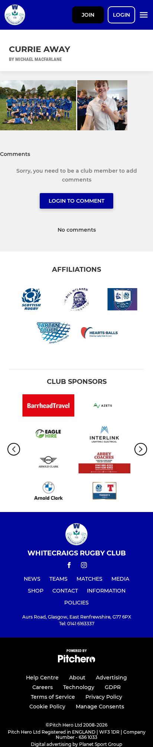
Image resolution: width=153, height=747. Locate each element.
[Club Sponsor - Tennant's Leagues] (104, 492)
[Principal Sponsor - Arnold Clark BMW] (48, 492)
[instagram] (84, 566)
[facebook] (69, 566)
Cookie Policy (47, 706)
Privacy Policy (103, 697)
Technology (78, 687)
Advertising (111, 677)
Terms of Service (53, 697)
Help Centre (42, 677)
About (77, 677)
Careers (42, 687)
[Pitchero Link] (76, 660)
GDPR (113, 687)
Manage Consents (100, 706)
